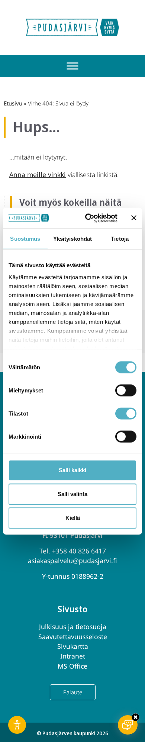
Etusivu (13, 103)
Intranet (72, 655)
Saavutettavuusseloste (72, 636)
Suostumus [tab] (25, 239)
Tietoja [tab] (120, 239)
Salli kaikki (72, 470)
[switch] (125, 391)
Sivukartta (72, 646)
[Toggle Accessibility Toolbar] (17, 725)
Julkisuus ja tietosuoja (72, 626)
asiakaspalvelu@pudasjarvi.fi (72, 560)
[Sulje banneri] (133, 218)
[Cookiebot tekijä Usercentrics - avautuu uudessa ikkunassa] (87, 218)
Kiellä (72, 518)
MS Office (72, 666)
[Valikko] (72, 66)
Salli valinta (72, 494)
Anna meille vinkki (37, 174)
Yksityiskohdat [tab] (72, 239)
